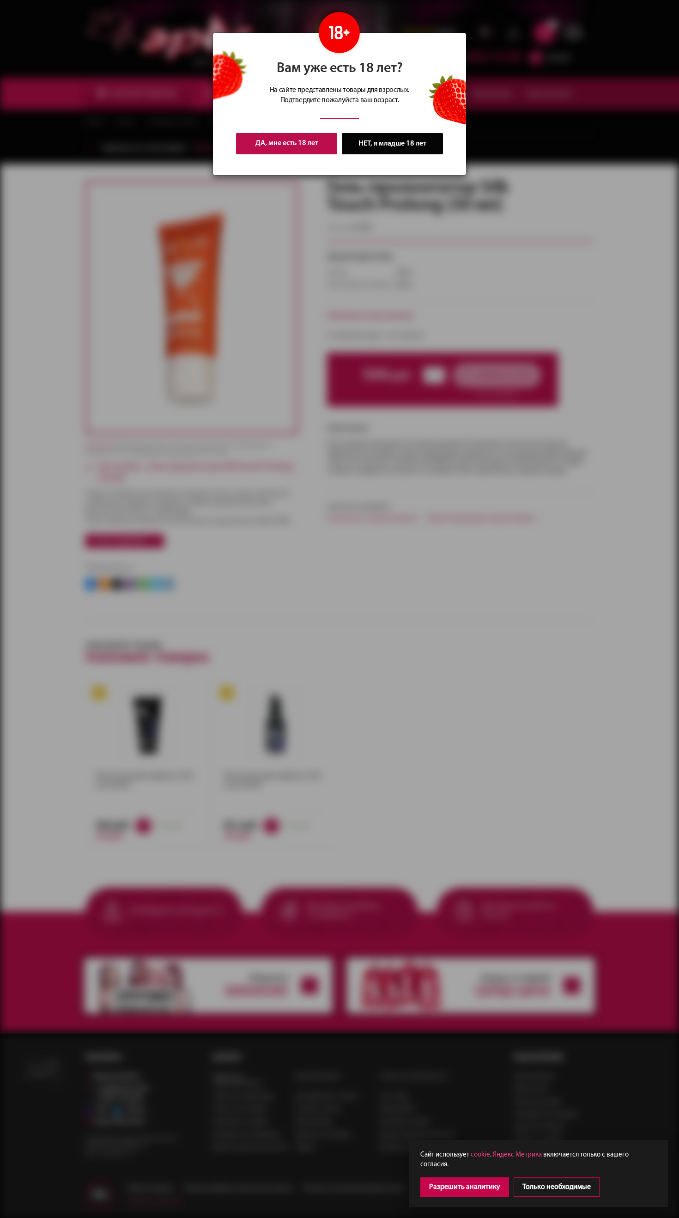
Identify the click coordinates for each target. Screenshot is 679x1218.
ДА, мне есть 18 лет (286, 143)
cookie (480, 1154)
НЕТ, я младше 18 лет (392, 143)
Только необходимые (556, 1187)
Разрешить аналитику (464, 1187)
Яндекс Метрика (517, 1154)
